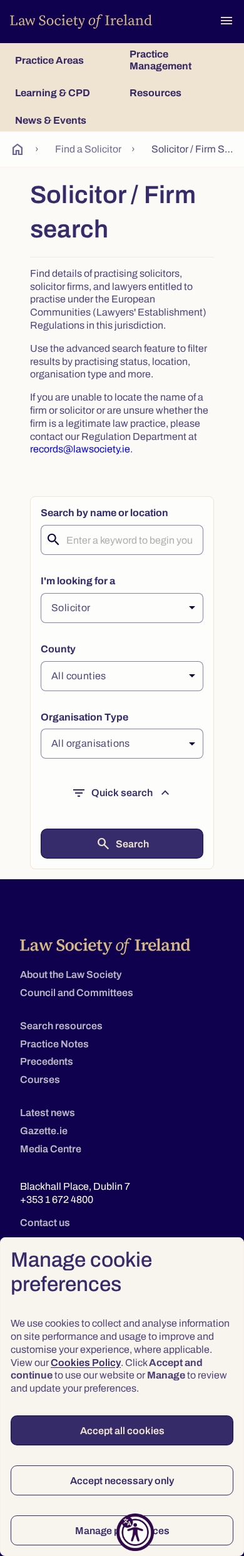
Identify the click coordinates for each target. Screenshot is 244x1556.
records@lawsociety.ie (80, 449)
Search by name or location (104, 512)
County (58, 649)
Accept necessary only (122, 1480)
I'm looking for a (78, 581)
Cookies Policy (86, 1362)
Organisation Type (84, 717)
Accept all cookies (122, 1430)
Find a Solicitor (88, 149)
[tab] (64, 60)
